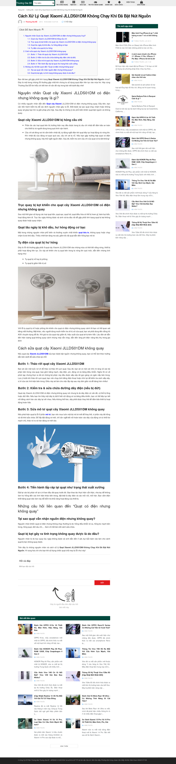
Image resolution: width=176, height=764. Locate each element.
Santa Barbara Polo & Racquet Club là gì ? (143, 97)
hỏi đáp (68, 21)
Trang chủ (21, 10)
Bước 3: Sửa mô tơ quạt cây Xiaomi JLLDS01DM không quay (54, 60)
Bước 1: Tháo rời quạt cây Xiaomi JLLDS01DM (48, 54)
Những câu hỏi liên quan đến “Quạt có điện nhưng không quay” (48, 66)
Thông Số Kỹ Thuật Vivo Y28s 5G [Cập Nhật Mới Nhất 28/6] (96, 673)
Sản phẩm (141, 5)
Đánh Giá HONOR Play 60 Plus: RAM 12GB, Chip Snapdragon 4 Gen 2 (48, 651)
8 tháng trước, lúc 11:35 (142, 62)
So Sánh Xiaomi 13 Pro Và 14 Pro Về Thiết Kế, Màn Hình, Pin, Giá (96, 720)
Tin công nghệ (62, 5)
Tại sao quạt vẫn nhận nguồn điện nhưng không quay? (50, 70)
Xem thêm (64, 746)
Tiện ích (73, 5)
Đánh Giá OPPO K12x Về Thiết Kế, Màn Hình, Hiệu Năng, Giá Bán (48, 627)
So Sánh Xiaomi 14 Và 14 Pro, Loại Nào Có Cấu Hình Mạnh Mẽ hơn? (48, 722)
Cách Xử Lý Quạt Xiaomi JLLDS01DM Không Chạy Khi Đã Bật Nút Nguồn (59, 10)
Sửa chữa (119, 5)
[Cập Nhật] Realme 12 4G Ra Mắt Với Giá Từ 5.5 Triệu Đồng (48, 697)
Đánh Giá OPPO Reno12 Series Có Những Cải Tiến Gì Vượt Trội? (96, 626)
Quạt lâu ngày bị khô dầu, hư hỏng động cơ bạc (48, 45)
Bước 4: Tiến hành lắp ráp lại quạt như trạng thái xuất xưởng (52, 63)
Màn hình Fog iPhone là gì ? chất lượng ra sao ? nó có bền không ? (145, 35)
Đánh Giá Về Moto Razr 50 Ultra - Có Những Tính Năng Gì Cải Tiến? (96, 698)
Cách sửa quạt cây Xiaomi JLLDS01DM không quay (44, 51)
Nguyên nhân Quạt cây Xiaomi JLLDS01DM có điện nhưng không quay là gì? (54, 35)
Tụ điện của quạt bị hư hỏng (40, 48)
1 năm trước (137, 80)
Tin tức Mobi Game (95, 5)
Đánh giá (108, 5)
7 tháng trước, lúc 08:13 (142, 41)
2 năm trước (40, 633)
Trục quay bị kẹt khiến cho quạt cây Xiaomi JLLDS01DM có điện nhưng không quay (62, 42)
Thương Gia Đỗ (24, 3)
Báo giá (83, 5)
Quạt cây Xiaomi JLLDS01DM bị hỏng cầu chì (47, 38)
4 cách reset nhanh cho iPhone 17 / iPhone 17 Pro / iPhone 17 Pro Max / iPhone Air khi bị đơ (144, 56)
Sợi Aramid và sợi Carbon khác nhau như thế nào (144, 76)
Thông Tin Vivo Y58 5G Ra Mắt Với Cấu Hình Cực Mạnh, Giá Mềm (96, 651)
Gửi (102, 582)
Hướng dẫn (30, 10)
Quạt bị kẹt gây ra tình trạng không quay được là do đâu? (51, 73)
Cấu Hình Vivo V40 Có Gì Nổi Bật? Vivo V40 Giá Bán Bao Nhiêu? (48, 675)
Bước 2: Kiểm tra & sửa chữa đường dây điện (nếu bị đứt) (52, 57)
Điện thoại (130, 2)
